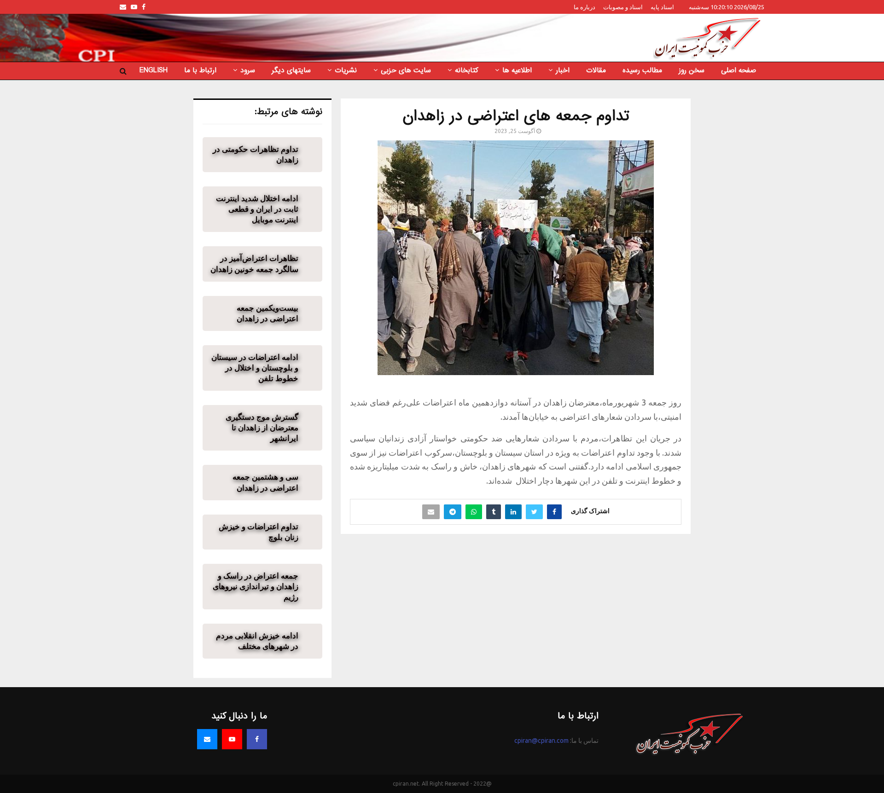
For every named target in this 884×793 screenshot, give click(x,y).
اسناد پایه (662, 7)
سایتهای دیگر (291, 70)
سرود (247, 70)
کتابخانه (466, 70)
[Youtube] (232, 739)
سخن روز (691, 70)
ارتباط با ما (200, 70)
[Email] (207, 739)
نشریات (346, 70)
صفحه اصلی (738, 70)
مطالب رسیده (642, 70)
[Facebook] (257, 739)
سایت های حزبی (406, 70)
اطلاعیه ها (517, 70)
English (154, 70)
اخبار (563, 70)
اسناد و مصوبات (623, 7)
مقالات (596, 70)
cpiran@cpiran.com (541, 740)
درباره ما (584, 7)
